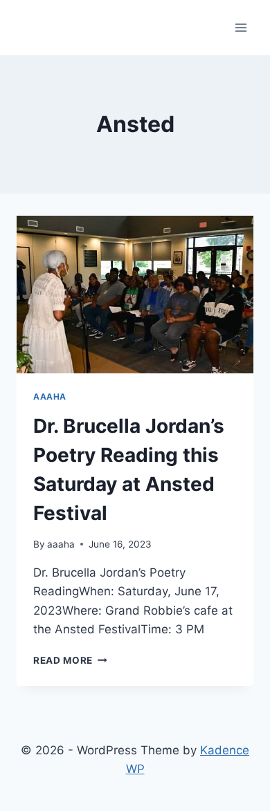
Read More (70, 660)
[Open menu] (240, 27)
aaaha (61, 544)
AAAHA (49, 396)
